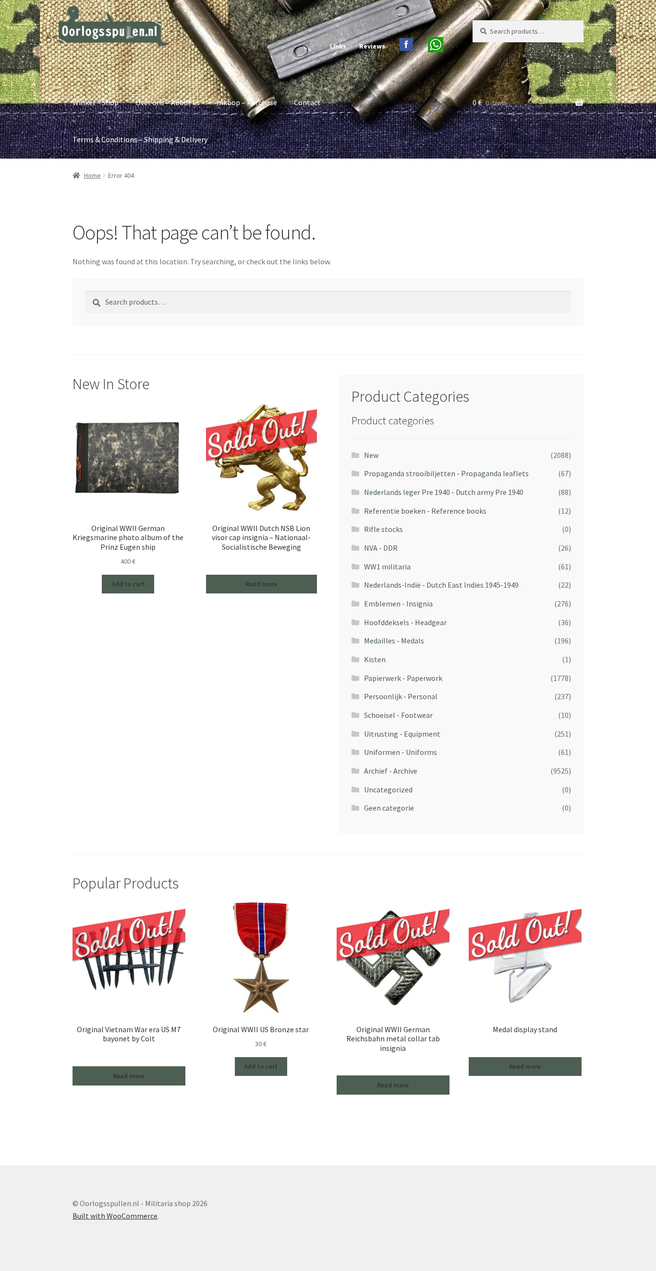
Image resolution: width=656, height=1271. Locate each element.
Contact (307, 102)
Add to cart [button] (128, 584)
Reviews (372, 46)
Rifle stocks (383, 529)
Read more (261, 584)
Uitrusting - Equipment (402, 734)
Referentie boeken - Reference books (425, 511)
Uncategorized (388, 789)
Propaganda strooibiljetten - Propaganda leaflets (446, 473)
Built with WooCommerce (115, 1216)
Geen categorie (389, 808)
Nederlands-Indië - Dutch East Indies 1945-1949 (441, 585)
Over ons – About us (167, 102)
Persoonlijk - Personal (400, 696)
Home (92, 175)
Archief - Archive (390, 771)
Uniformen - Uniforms (400, 752)
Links (338, 46)
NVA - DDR (381, 548)
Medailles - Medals (394, 640)
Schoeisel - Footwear (398, 715)
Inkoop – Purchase (247, 102)
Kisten (375, 659)
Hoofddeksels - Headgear (405, 622)
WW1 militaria (387, 566)
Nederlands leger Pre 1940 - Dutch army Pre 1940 (443, 492)
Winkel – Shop (96, 102)
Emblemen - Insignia (398, 603)
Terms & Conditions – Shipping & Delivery (140, 139)
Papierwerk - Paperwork (403, 678)
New (371, 455)
